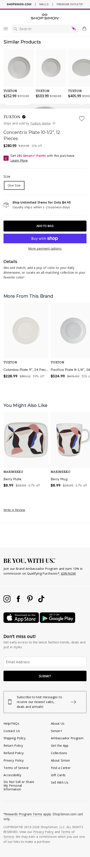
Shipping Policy (14, 738)
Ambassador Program (67, 738)
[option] (25, 341)
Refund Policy (13, 753)
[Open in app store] (21, 622)
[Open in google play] (57, 622)
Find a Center (61, 768)
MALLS (44, 4)
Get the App (60, 745)
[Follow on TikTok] (41, 601)
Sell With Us (59, 782)
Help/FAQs (11, 723)
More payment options (45, 248)
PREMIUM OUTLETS (70, 4)
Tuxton (12, 117)
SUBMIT (45, 676)
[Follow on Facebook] (19, 601)
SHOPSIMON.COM (19, 4)
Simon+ (56, 731)
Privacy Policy (13, 760)
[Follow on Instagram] (7, 601)
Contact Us (11, 731)
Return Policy (13, 745)
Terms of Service (16, 768)
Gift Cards (58, 775)
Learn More (19, 160)
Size (6, 176)
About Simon (60, 760)
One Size (14, 185)
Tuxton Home (40, 123)
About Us (58, 723)
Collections (59, 753)
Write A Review (14, 510)
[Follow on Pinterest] (30, 601)
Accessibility (12, 775)
